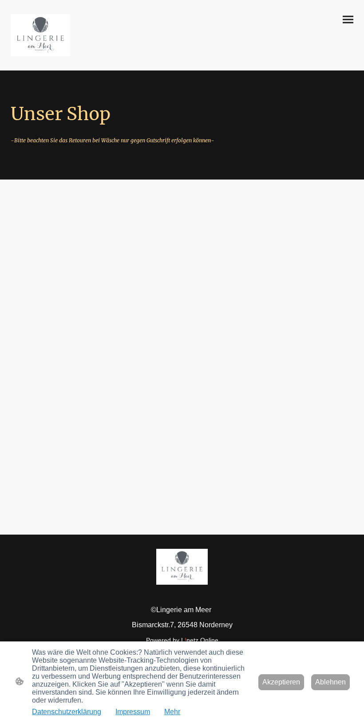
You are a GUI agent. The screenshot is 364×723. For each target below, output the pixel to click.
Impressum (132, 711)
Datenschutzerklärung (66, 711)
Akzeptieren (281, 682)
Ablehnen (330, 682)
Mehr (172, 711)
